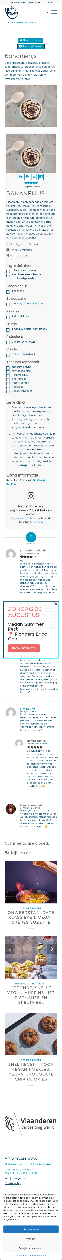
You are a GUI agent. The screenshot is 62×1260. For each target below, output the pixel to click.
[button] (27, 177)
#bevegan (36, 522)
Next (52, 949)
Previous (10, 949)
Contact (49, 2)
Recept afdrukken (32, 46)
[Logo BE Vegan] (26, 12)
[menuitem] (18, 2)
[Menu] (52, 12)
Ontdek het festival (24, 648)
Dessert (26, 908)
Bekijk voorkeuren (31, 1248)
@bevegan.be (24, 518)
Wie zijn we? (35, 2)
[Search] (44, 12)
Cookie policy (13, 1183)
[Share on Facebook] (41, 177)
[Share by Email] (34, 177)
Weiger (31, 1239)
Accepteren (31, 1229)
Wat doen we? (18, 2)
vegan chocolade (27, 304)
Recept (36, 908)
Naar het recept (32, 40)
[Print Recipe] (20, 177)
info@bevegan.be (15, 1178)
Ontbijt (32, 984)
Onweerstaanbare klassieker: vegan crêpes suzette (31, 917)
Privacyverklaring (38, 1256)
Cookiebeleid (20, 1256)
